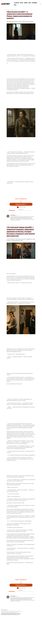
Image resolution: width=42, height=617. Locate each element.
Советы (29, 2)
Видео (15, 4)
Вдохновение (34, 2)
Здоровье (25, 2)
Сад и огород (16, 2)
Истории (8, 9)
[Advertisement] (21, 47)
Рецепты (21, 2)
